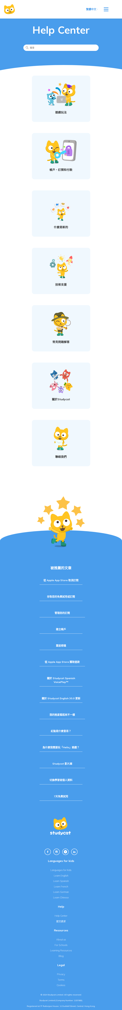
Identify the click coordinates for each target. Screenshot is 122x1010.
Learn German (61, 891)
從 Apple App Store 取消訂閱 (61, 580)
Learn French (61, 886)
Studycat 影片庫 (62, 763)
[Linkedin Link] (74, 852)
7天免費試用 (61, 796)
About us (61, 939)
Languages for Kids (61, 870)
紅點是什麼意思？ (61, 731)
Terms (61, 979)
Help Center (61, 915)
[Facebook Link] (47, 852)
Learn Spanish (61, 881)
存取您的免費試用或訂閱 (61, 596)
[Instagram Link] (56, 852)
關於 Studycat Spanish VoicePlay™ (61, 680)
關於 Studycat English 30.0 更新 (61, 698)
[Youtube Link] (65, 852)
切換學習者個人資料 (61, 780)
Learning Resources (61, 950)
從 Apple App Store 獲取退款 (62, 661)
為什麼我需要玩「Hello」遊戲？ (61, 747)
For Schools (61, 945)
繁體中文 (91, 9)
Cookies (61, 985)
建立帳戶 (61, 629)
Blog (61, 956)
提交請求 (61, 921)
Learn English (61, 875)
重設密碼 (61, 645)
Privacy (61, 974)
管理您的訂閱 (62, 612)
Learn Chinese (61, 897)
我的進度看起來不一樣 (62, 714)
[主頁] (9, 9)
